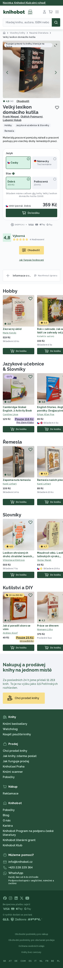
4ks (34, 193)
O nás (7, 820)
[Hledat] (56, 22)
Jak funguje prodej (16, 761)
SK (4, 961)
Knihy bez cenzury (31, 952)
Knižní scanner (13, 771)
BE (52, 961)
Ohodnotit (22, 101)
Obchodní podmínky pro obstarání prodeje (31, 940)
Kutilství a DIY (18, 587)
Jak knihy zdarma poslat (20, 756)
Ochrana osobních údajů (31, 946)
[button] (31, 69)
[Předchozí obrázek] (7, 72)
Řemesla (12, 442)
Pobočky (9, 777)
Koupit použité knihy (17, 734)
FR (47, 961)
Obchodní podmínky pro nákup (31, 934)
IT (35, 961)
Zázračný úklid (12, 329)
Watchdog (10, 729)
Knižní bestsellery (15, 723)
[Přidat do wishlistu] (57, 107)
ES (30, 961)
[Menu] (57, 12)
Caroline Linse (10, 414)
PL (58, 961)
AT (10, 961)
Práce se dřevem (48, 625)
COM (23, 961)
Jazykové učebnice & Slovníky (23, 366)
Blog (6, 815)
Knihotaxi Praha (14, 766)
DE (16, 961)
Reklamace (10, 793)
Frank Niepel (11, 116)
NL (41, 961)
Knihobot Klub (12, 845)
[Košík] (51, 12)
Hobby (10, 291)
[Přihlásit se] (44, 12)
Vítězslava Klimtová (14, 560)
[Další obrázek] (55, 72)
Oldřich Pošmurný (31, 116)
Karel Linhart (10, 484)
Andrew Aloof (10, 633)
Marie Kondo (9, 333)
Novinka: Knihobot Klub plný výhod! (24, 2)
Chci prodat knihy (15, 750)
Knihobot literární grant (19, 840)
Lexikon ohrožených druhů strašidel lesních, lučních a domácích (18, 556)
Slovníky (12, 514)
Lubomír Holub (12, 120)
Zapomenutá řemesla (17, 480)
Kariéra (8, 825)
